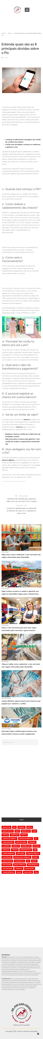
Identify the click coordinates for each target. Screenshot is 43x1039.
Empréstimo (6, 729)
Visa (36, 872)
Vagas (19, 872)
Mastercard (7, 857)
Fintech (15, 850)
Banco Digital (8, 831)
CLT (36, 838)
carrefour (14, 835)
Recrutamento (19, 864)
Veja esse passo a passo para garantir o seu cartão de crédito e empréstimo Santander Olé (22, 441)
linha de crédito (33, 853)
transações (29, 868)
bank (17, 831)
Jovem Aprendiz (8, 853)
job (35, 850)
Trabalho (18, 868)
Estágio (36, 846)
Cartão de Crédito (9, 838)
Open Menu (27, 10)
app (14, 827)
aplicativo (6, 827)
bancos (27, 419)
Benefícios (26, 831)
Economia (6, 846)
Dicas (9, 33)
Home (3, 33)
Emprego (5, 552)
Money (35, 857)
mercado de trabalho (22, 857)
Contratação (21, 842)
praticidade (7, 864)
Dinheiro (32, 842)
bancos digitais (8, 460)
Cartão (24, 835)
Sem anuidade (7, 868)
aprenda (21, 827)
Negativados (7, 861)
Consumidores (8, 842)
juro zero (20, 853)
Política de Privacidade (21, 1025)
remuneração (33, 864)
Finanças (6, 850)
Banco (29, 827)
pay (28, 861)
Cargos (5, 835)
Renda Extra (6, 698)
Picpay (34, 861)
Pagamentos (19, 861)
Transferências (8, 872)
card (34, 831)
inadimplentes (25, 850)
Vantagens (28, 872)
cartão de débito (25, 838)
